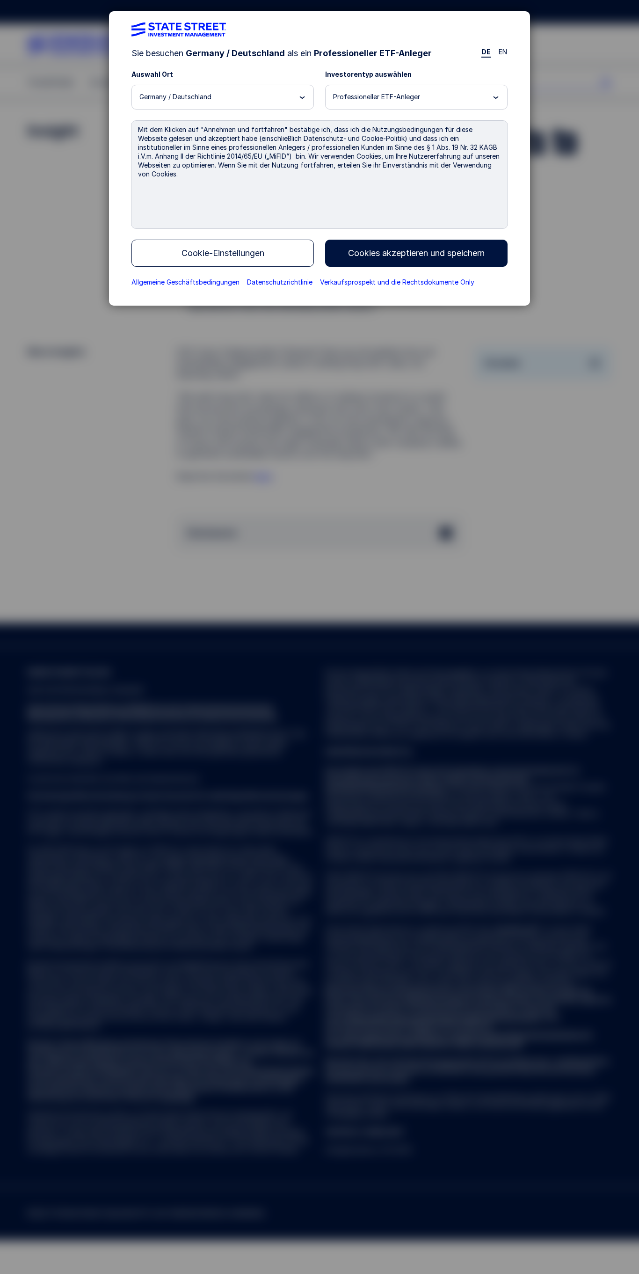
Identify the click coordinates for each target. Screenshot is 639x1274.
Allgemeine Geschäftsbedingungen (185, 282)
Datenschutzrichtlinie (279, 282)
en (503, 52)
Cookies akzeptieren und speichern (416, 253)
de (486, 52)
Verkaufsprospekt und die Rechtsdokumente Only (397, 282)
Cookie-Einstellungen (223, 253)
